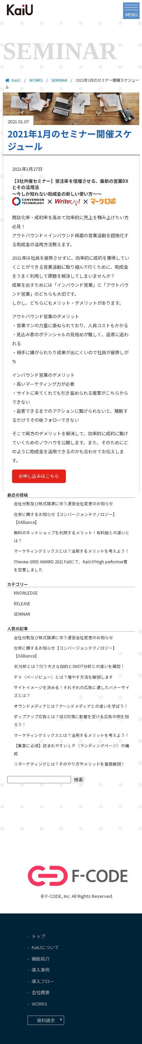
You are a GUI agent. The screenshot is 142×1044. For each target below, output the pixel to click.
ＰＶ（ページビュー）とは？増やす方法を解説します (63, 677)
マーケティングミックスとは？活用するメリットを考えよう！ (71, 551)
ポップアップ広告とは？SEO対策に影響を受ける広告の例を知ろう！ (71, 720)
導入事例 (41, 969)
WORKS (35, 80)
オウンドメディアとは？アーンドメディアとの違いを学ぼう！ (71, 706)
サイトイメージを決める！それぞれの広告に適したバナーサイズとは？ (72, 691)
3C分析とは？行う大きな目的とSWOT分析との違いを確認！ (69, 666)
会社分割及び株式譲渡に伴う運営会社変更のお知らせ (63, 503)
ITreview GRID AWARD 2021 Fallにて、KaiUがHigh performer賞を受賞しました (71, 565)
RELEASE (22, 603)
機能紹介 (41, 958)
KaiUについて (45, 947)
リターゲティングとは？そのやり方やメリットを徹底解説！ (69, 764)
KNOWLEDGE (26, 593)
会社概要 (41, 992)
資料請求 (46, 1020)
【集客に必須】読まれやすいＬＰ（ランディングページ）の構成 (71, 749)
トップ (38, 936)
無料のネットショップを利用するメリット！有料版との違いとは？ (72, 536)
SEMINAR (22, 614)
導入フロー (43, 981)
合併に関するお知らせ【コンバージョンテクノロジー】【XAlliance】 (65, 518)
